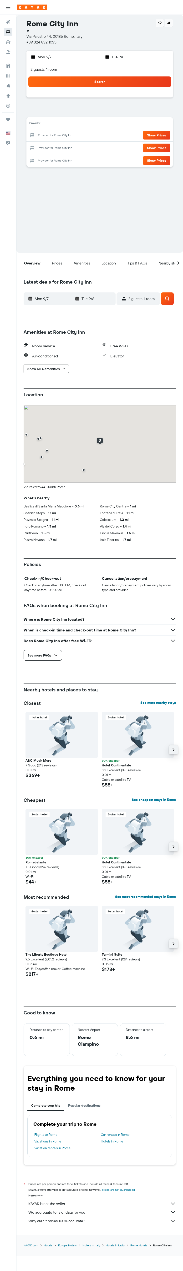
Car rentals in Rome (115, 1134)
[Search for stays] (8, 32)
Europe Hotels (67, 1245)
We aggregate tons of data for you (56, 1212)
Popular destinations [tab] (84, 1105)
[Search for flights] (8, 22)
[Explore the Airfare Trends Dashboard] (8, 76)
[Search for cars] (8, 42)
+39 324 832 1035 (41, 42)
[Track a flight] (8, 106)
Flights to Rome (45, 1134)
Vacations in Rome (47, 1141)
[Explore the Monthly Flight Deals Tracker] (8, 86)
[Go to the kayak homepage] (32, 7)
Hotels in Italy (91, 1245)
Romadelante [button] (35, 862)
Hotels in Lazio (115, 1245)
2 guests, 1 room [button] (43, 69)
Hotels (48, 1245)
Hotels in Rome (112, 1141)
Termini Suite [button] (112, 954)
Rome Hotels (138, 1245)
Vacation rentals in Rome (52, 1148)
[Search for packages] (8, 52)
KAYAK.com (31, 1245)
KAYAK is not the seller (46, 1203)
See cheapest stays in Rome (154, 799)
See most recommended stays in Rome (145, 896)
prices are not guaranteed (118, 1189)
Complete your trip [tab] (46, 1105)
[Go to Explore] (8, 96)
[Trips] (8, 119)
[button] (8, 7)
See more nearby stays (158, 702)
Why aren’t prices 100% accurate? (56, 1220)
